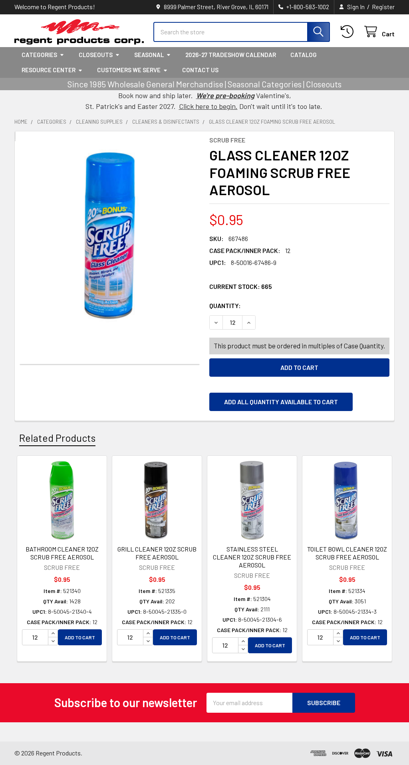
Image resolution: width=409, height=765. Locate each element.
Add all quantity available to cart (281, 401)
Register (383, 6)
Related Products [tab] (57, 438)
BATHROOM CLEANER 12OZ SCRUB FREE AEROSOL (62, 553)
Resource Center (48, 69)
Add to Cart (80, 637)
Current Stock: (240, 286)
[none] (110, 236)
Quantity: (270, 305)
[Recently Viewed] (349, 32)
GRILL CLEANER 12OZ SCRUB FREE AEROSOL (157, 553)
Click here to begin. (208, 106)
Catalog (303, 54)
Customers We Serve (129, 69)
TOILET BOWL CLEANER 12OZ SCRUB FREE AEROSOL (347, 553)
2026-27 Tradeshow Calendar (230, 54)
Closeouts (96, 54)
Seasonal (149, 54)
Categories (39, 54)
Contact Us (200, 69)
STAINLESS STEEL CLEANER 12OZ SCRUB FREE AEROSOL (252, 557)
